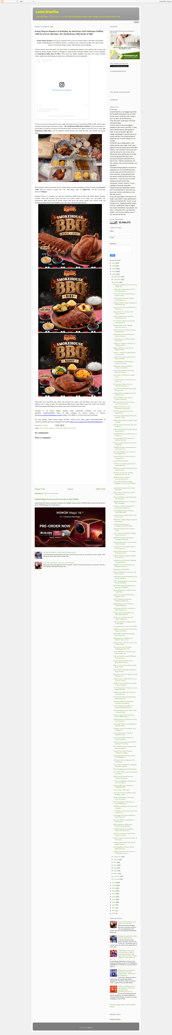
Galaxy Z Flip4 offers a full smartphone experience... (122, 407)
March (116, 873)
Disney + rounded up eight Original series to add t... (124, 353)
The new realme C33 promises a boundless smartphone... (123, 702)
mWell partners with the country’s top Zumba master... (125, 643)
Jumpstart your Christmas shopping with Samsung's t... (124, 561)
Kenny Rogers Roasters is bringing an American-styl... (124, 552)
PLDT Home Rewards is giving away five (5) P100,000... (124, 582)
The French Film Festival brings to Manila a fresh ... (124, 294)
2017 (113, 894)
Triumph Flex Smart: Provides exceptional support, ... (122, 752)
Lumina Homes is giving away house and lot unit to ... (124, 516)
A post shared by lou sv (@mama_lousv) (62, 116)
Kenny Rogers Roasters (47, 428)
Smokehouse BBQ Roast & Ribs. (66, 428)
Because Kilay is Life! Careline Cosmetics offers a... (122, 326)
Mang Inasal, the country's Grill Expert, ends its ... (123, 312)
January (116, 879)
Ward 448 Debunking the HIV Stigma (125, 769)
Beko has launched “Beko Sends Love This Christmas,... (123, 403)
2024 (113, 268)
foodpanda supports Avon (121, 569)
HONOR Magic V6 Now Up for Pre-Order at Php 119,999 (56, 499)
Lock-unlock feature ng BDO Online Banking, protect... (124, 793)
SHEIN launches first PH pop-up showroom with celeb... (123, 538)
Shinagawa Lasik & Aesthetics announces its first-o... (122, 367)
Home (70, 489)
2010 (113, 913)
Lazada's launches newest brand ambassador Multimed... (123, 507)
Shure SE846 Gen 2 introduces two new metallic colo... (124, 652)
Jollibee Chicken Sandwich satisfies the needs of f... (124, 556)
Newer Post (40, 489)
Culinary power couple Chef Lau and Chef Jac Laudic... (124, 679)
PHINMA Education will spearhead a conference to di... (124, 448)
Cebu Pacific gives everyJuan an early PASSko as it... (123, 802)
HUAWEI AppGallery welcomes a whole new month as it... (123, 829)
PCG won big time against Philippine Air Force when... (124, 657)
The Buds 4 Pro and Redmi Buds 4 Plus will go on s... (124, 547)
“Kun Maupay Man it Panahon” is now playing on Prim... (125, 688)
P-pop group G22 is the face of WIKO (125, 626)
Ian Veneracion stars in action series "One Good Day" (124, 543)
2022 (113, 274)
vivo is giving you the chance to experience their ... (123, 733)
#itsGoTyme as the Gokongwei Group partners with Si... (125, 469)
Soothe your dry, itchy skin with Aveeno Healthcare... (123, 618)
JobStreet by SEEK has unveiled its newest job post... (124, 693)
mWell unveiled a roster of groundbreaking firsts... (121, 478)
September (117, 856)
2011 (113, 910)
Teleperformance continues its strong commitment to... (125, 720)
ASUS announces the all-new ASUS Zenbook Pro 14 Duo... (124, 743)
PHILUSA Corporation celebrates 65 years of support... (124, 747)
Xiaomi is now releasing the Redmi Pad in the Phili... (124, 358)
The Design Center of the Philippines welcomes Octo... (125, 724)
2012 (113, 908)
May (115, 868)
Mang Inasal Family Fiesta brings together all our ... (123, 595)
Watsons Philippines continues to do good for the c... (124, 573)
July (115, 862)
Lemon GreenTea (47, 12)
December (117, 277)
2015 (113, 899)
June (115, 865)
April (115, 871)
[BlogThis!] (58, 425)
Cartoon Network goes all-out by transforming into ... (123, 317)
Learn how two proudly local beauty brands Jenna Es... (124, 534)
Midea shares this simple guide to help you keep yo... (124, 335)
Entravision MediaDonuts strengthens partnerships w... (125, 430)
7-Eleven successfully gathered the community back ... (124, 464)
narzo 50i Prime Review (120, 461)
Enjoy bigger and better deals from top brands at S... (124, 816)
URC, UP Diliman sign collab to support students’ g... (123, 398)
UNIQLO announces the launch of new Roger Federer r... (124, 852)
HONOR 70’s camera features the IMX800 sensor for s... (124, 565)
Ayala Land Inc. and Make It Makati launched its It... (124, 330)
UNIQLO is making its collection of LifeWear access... (124, 344)
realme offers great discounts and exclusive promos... (124, 290)
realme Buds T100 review (121, 790)
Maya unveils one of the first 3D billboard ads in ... (123, 348)
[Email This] (56, 425)
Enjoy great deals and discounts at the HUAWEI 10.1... (124, 756)
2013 (113, 905)
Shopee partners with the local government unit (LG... (123, 661)
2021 (113, 882)
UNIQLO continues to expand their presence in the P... (124, 834)
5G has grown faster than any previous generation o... (122, 385)
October (116, 282)
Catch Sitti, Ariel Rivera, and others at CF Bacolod (58, 563)
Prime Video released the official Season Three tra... (123, 371)
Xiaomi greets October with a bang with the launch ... (124, 843)
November (117, 279)
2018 (113, 891)
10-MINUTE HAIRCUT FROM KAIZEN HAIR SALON (59, 552)
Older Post (100, 489)
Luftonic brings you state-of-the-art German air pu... (124, 457)
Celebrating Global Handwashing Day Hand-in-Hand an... (125, 577)
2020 (113, 885)
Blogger (89, 1027)
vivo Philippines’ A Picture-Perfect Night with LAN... (123, 848)
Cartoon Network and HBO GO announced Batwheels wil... (123, 706)
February (117, 876)
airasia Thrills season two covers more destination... (123, 798)
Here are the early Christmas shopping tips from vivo (122, 648)
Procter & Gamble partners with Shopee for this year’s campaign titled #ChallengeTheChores (126, 989)
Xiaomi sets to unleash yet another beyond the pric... (124, 493)
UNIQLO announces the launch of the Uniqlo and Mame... (125, 630)
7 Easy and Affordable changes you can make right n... (124, 781)
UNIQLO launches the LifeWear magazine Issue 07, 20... (123, 473)
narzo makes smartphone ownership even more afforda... (124, 765)
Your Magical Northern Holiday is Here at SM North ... (123, 511)
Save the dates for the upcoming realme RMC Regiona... (123, 715)
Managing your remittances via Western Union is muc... (123, 639)
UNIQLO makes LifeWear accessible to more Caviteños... (124, 684)
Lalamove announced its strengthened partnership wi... (123, 525)
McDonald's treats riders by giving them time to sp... (124, 634)
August (116, 859)
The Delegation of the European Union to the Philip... (123, 362)
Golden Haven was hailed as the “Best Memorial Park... (123, 613)
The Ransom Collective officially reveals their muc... (123, 299)
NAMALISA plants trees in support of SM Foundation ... (124, 502)
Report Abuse (115, 1019)
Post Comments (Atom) (50, 493)
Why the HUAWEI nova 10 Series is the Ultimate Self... (124, 452)
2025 (113, 266)
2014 (113, 902)
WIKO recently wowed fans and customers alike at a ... (123, 777)
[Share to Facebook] (62, 425)
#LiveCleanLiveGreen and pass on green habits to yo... (124, 609)
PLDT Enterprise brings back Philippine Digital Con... (122, 600)
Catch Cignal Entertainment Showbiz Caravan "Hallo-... (124, 416)
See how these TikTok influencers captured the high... (123, 439)
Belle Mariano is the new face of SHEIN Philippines (123, 604)
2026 (113, 263)
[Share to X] (60, 425)
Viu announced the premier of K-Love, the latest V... (123, 738)
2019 (113, 888)
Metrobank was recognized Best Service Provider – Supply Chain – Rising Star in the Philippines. (127, 972)
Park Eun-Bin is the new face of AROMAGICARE (123, 786)
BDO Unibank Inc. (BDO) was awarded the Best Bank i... (122, 825)
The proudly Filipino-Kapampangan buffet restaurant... (124, 697)
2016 (113, 896)
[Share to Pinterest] (63, 425)
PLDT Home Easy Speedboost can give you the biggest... (124, 586)
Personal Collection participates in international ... (124, 820)
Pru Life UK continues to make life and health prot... (124, 321)
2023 (113, 271)
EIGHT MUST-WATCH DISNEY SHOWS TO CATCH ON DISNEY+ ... (124, 483)
